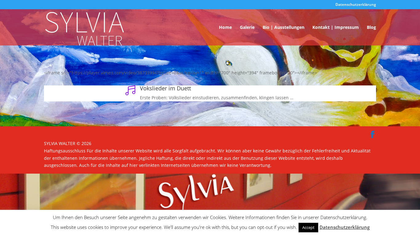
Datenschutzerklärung (355, 5)
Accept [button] (308, 227)
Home (225, 27)
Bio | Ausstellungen (283, 27)
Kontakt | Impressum (335, 27)
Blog (371, 27)
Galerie (247, 27)
